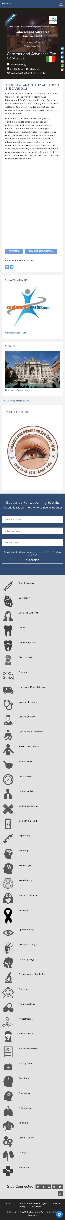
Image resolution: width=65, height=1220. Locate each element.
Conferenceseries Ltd (15, 332)
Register (14, 251)
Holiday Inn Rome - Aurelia (18, 390)
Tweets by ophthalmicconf (15, 400)
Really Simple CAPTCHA (43, 552)
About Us (10, 1203)
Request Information (41, 251)
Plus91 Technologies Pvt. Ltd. (34, 1212)
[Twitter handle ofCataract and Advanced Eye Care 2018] (11, 267)
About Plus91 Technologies (33, 1203)
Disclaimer (36, 1206)
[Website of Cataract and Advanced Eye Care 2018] (7, 267)
